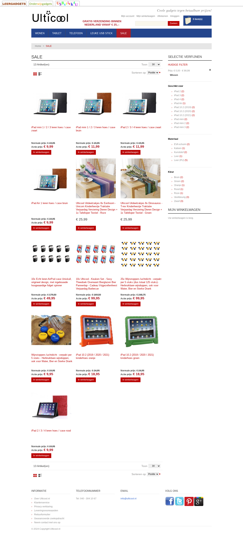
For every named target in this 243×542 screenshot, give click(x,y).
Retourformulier (42, 514)
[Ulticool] (50, 17)
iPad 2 (177, 91)
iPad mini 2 (180, 123)
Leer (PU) (179, 160)
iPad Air (178, 103)
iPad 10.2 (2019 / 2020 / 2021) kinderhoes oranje (92, 356)
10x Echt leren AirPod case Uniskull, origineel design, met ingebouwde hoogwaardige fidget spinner (51, 282)
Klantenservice (42, 502)
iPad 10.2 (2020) (182, 111)
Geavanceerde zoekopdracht (49, 518)
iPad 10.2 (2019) (182, 107)
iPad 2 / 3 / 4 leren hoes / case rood (51, 430)
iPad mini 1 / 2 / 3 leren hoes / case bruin (95, 129)
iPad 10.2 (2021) (182, 115)
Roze (177, 193)
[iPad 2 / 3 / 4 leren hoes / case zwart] (140, 102)
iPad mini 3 (180, 127)
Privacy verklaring (43, 506)
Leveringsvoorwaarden (46, 510)
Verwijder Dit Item (210, 70)
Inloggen (174, 16)
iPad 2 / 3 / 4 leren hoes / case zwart (141, 127)
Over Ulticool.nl (42, 498)
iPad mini (179, 119)
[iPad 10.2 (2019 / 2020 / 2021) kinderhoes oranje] (96, 330)
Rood (177, 189)
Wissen (174, 75)
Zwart (177, 201)
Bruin (177, 177)
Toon (144, 64)
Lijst (40, 73)
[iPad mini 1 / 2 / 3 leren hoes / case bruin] (96, 102)
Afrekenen (162, 16)
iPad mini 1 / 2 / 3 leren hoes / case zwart (51, 129)
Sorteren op (139, 72)
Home (38, 46)
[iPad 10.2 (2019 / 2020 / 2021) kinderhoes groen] (140, 330)
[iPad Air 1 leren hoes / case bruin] (51, 178)
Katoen (177, 148)
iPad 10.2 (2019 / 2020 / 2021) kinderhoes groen (137, 356)
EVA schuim (180, 144)
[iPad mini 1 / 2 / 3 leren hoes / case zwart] (51, 102)
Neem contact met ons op (47, 522)
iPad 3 (177, 95)
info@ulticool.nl (128, 498)
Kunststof (179, 152)
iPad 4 (177, 99)
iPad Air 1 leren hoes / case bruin (49, 203)
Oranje (177, 185)
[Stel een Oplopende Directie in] (159, 72)
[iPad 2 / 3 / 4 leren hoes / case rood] (51, 406)
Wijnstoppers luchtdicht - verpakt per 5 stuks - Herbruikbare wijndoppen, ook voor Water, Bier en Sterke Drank (51, 358)
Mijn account (127, 16)
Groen (177, 181)
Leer (176, 156)
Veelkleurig (180, 197)
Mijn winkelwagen (145, 16)
